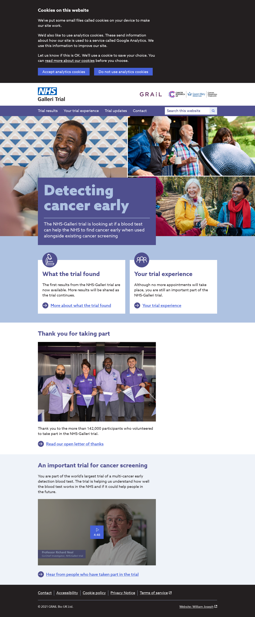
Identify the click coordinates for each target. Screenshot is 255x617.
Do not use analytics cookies (123, 72)
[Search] (213, 111)
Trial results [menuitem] (48, 110)
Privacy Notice (123, 593)
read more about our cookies (70, 60)
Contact (45, 593)
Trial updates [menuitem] (116, 110)
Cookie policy (94, 593)
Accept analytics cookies (63, 72)
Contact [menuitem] (140, 110)
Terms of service (154, 593)
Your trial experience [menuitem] (81, 110)
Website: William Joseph (196, 607)
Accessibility (67, 593)
